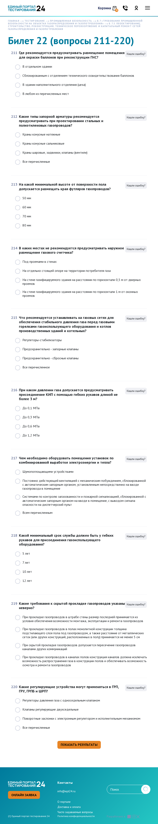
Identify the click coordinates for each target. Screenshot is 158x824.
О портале (64, 802)
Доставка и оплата (69, 807)
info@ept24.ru (66, 791)
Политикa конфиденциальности (76, 816)
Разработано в (116, 816)
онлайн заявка (24, 795)
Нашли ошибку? (136, 54)
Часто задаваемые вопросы (75, 812)
